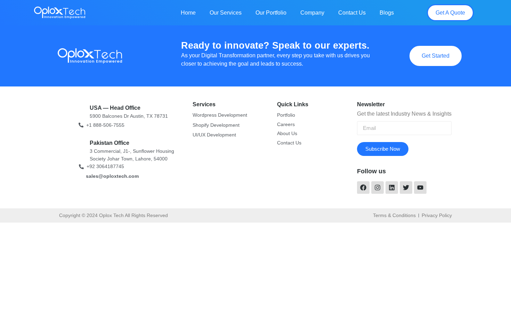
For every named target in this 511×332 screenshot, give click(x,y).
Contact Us (352, 13)
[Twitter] (406, 187)
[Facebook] (363, 187)
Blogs (387, 13)
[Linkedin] (392, 187)
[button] (450, 12)
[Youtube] (420, 187)
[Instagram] (377, 187)
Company (312, 13)
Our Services (226, 13)
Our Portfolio (271, 13)
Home (188, 13)
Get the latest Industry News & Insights (404, 114)
